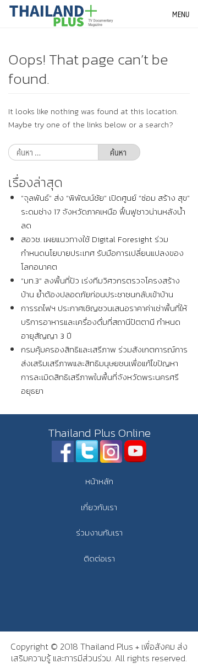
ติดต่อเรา (99, 558)
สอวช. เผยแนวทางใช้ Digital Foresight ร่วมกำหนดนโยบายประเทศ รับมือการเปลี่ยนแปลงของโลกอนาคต (102, 253)
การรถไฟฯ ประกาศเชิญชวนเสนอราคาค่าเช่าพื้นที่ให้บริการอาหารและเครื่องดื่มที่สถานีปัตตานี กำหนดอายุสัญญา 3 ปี (104, 322)
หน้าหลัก (99, 481)
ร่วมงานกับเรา (99, 532)
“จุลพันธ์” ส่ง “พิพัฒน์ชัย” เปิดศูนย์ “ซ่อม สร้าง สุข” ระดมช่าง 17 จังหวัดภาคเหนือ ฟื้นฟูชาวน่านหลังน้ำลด (105, 211)
